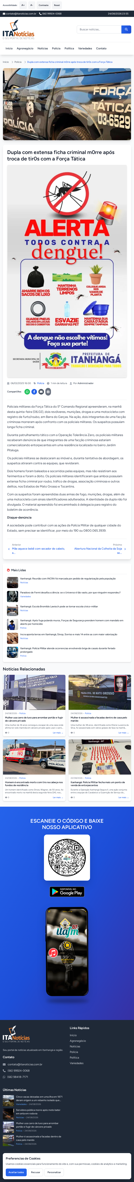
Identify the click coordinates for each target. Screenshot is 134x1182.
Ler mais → (58, 732)
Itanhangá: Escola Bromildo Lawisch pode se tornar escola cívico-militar (59, 606)
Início (9, 48)
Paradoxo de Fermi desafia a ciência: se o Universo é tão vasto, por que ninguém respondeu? (70, 592)
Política (69, 48)
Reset (57, 5)
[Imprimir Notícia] (48, 392)
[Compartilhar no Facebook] (34, 392)
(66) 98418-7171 (17, 1077)
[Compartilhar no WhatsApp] (27, 392)
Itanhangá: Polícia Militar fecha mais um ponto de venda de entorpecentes (98, 784)
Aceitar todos (16, 1172)
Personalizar (54, 1172)
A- (31, 5)
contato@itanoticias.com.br (25, 1064)
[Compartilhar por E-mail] (41, 392)
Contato (101, 48)
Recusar (35, 1172)
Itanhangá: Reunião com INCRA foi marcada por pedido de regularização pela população (68, 578)
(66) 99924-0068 (52, 13)
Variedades (85, 48)
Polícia (56, 48)
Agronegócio (25, 48)
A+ (23, 5)
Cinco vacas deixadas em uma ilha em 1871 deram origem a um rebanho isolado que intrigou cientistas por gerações (39, 1100)
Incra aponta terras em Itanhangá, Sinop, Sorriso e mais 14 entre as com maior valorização (68, 634)
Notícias (43, 48)
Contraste (44, 5)
